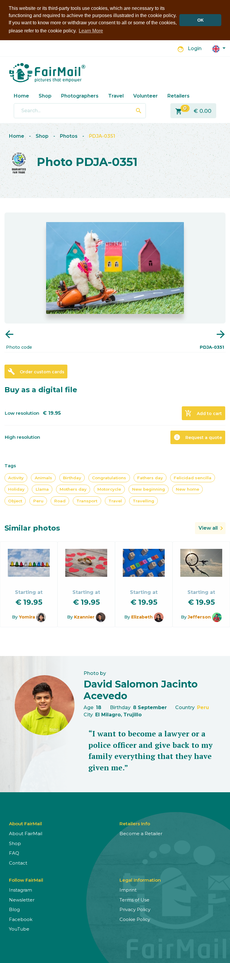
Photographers (80, 96)
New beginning (148, 489)
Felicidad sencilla (192, 477)
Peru (38, 500)
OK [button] (200, 20)
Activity (16, 477)
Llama (42, 489)
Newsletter (21, 900)
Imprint (128, 890)
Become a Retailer (140, 833)
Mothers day (73, 489)
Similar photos (32, 528)
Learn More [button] (91, 30)
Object (15, 500)
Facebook (20, 919)
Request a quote (197, 437)
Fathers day (150, 477)
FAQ (14, 853)
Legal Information (140, 880)
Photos (69, 136)
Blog (14, 909)
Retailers (178, 96)
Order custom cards (36, 371)
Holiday (16, 489)
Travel (116, 96)
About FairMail (25, 833)
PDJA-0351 (102, 136)
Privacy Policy (134, 909)
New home (187, 489)
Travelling (143, 500)
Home (21, 96)
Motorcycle (109, 489)
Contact (18, 863)
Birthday (72, 477)
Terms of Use (134, 900)
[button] (219, 48)
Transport (86, 500)
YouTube (19, 929)
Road (60, 500)
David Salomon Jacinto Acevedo (141, 689)
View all (208, 528)
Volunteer (145, 96)
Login (195, 48)
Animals (43, 477)
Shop (45, 96)
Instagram (20, 890)
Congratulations (109, 477)
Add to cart (203, 413)
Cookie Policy (134, 919)
